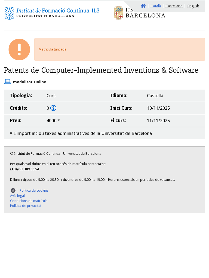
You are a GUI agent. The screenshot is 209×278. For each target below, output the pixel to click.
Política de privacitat (25, 206)
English (193, 6)
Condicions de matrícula (29, 201)
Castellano (174, 6)
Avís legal (17, 196)
